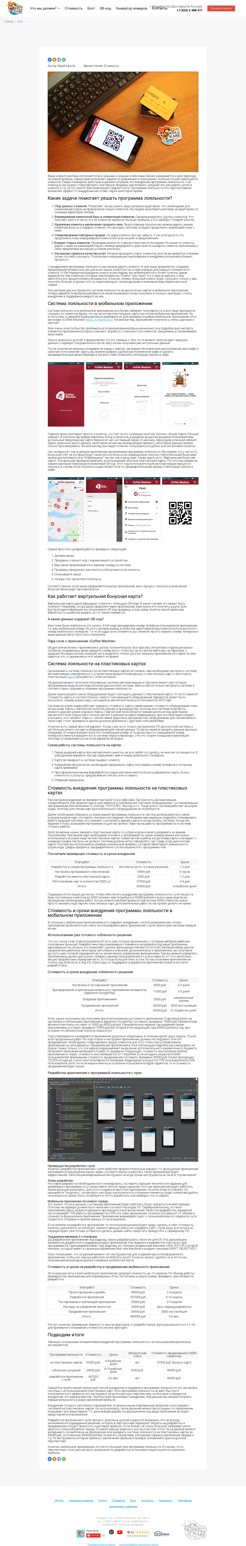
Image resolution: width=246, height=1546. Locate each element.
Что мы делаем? (43, 8)
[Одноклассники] (54, 60)
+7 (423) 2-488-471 (190, 10)
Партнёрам (184, 1500)
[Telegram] (59, 60)
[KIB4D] (162, 1533)
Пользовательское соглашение (101, 1544)
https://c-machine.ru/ (99, 319)
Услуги (102, 1500)
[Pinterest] (111, 1533)
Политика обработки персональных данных (138, 1544)
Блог (91, 8)
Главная (8, 21)
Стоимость (74, 8)
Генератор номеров (131, 8)
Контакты (147, 1500)
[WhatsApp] (64, 60)
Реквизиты (165, 1500)
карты (71, 677)
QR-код (105, 8)
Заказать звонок (221, 8)
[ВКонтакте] (50, 60)
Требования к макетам (123, 1506)
